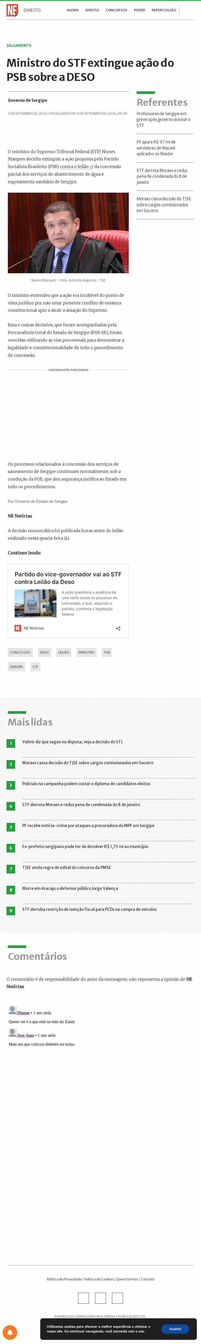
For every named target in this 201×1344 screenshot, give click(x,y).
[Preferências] (10, 1332)
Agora (73, 10)
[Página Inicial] (11, 10)
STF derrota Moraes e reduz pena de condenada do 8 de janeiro (162, 176)
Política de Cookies (99, 1279)
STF (35, 667)
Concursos (116, 10)
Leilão (63, 652)
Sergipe (16, 667)
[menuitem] (72, 10)
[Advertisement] (68, 414)
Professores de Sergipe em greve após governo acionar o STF (164, 119)
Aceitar (175, 1328)
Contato (147, 1279)
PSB (107, 652)
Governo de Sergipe (27, 100)
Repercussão (164, 10)
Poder (139, 10)
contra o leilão (74, 166)
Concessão (20, 652)
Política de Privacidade (64, 1279)
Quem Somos (127, 1279)
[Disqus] (100, 1069)
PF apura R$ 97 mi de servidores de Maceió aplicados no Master (156, 148)
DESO (44, 652)
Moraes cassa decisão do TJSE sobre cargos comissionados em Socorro (164, 204)
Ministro (86, 652)
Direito (32, 10)
